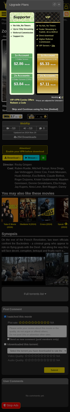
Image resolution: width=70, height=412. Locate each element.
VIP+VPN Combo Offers (22, 100)
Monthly (54, 97)
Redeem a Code (18, 103)
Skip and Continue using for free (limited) (35, 109)
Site (53, 46)
